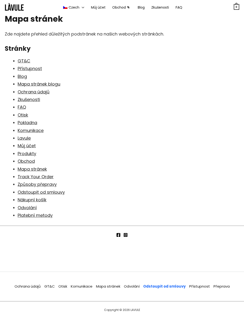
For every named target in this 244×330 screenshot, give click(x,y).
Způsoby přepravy (37, 184)
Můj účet (27, 146)
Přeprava (222, 286)
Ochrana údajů (34, 92)
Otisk (23, 115)
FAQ (22, 107)
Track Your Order (36, 177)
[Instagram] (125, 235)
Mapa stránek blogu (39, 84)
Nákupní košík (32, 200)
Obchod (26, 161)
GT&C (24, 61)
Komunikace (31, 130)
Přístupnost (30, 68)
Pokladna (27, 123)
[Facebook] (118, 235)
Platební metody (35, 215)
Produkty (27, 154)
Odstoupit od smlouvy (41, 192)
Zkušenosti (29, 99)
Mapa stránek (32, 169)
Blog (22, 76)
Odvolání (27, 208)
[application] (81, 7)
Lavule (24, 138)
